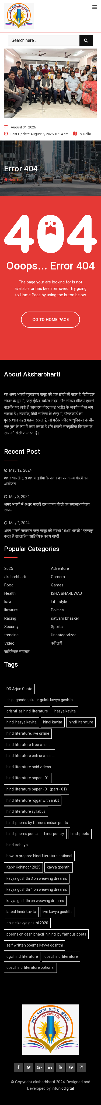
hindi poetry (54, 833)
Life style (59, 601)
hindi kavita (52, 722)
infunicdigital (63, 1088)
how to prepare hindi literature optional (39, 856)
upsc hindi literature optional (30, 967)
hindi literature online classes (30, 755)
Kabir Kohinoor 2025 (23, 867)
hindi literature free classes (29, 744)
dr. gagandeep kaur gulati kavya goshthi (40, 700)
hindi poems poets (22, 833)
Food (8, 585)
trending (11, 635)
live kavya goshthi (57, 912)
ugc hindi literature (22, 956)
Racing (10, 618)
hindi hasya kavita (21, 722)
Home (13, 179)
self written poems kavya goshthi (34, 945)
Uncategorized (63, 635)
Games (57, 585)
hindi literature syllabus (26, 811)
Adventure (60, 568)
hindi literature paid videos (28, 767)
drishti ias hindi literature (27, 711)
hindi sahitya (17, 845)
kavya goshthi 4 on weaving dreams (36, 889)
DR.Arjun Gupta (19, 689)
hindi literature (81, 722)
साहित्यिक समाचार (17, 651)
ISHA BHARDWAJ (66, 593)
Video (9, 643)
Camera (58, 576)
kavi (7, 601)
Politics (57, 610)
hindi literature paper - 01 (27, 778)
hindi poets (80, 833)
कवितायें (56, 643)
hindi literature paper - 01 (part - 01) (36, 789)
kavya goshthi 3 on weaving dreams (36, 878)
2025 (8, 568)
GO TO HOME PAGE (50, 319)
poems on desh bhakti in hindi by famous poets (46, 934)
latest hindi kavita (21, 912)
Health (10, 593)
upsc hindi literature (61, 956)
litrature (11, 610)
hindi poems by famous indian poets (37, 823)
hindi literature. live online (27, 733)
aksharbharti (15, 576)
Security (11, 626)
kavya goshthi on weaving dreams (35, 901)
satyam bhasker (65, 618)
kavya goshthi (58, 867)
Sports (57, 626)
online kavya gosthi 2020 (27, 923)
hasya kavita (65, 711)
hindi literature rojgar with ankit (32, 800)
